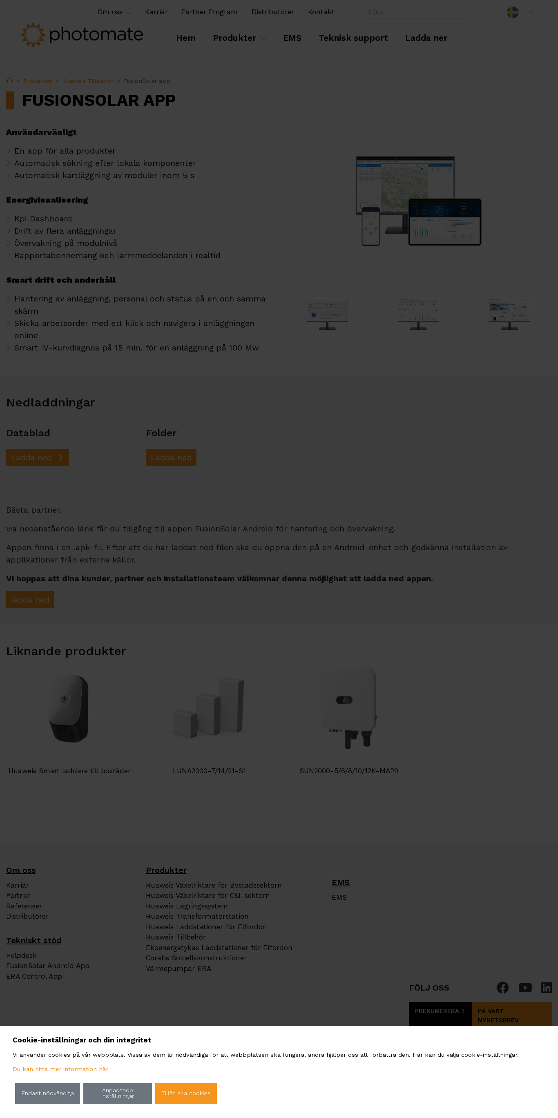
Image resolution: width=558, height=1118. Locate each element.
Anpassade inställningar (117, 1093)
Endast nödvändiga (48, 1093)
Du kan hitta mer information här (60, 1069)
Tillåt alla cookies (186, 1093)
